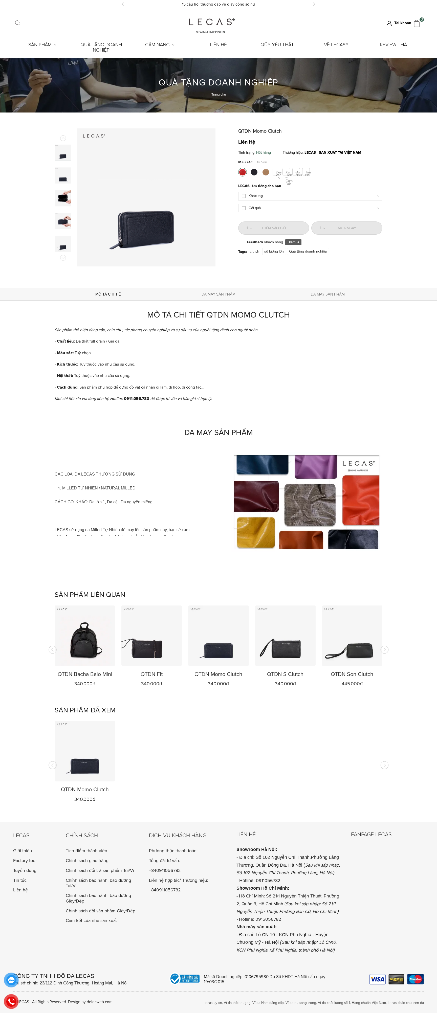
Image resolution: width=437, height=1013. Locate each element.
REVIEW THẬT (394, 45)
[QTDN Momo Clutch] (218, 635)
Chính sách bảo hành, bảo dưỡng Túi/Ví (98, 883)
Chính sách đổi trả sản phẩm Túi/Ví (100, 870)
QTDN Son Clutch (352, 674)
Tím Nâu (307, 172)
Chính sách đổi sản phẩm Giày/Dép (100, 911)
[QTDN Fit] (151, 635)
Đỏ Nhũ (297, 172)
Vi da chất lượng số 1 (334, 1003)
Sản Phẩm (40, 45)
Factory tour (25, 860)
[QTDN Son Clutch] (352, 635)
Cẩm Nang (157, 45)
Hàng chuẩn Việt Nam (369, 1003)
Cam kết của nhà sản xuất (91, 920)
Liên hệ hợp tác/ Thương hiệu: (178, 880)
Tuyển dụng (24, 870)
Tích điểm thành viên (86, 850)
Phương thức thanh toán (172, 850)
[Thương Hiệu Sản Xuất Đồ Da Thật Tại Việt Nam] (212, 32)
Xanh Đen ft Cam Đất (288, 172)
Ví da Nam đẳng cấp (268, 1003)
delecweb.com (100, 1002)
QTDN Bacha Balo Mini (85, 674)
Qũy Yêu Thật (277, 45)
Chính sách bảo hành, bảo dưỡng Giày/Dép (98, 898)
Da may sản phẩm (218, 294)
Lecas (21, 835)
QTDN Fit (152, 674)
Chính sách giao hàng (87, 860)
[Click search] (17, 23)
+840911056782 (165, 870)
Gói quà (255, 208)
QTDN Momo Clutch (218, 674)
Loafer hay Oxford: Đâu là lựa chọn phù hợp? (218, 4)
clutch (254, 252)
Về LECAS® (336, 45)
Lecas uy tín (213, 1003)
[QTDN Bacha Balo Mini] (85, 635)
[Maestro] (415, 979)
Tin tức (20, 880)
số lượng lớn (274, 252)
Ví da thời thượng (237, 1003)
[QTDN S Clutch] (285, 635)
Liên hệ (218, 45)
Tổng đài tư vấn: (164, 860)
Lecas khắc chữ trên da (406, 1003)
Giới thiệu (22, 850)
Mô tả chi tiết (109, 294)
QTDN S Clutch (285, 674)
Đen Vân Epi (278, 172)
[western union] (396, 979)
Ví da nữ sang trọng (301, 1003)
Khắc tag (256, 196)
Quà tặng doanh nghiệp (101, 47)
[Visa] (377, 979)
